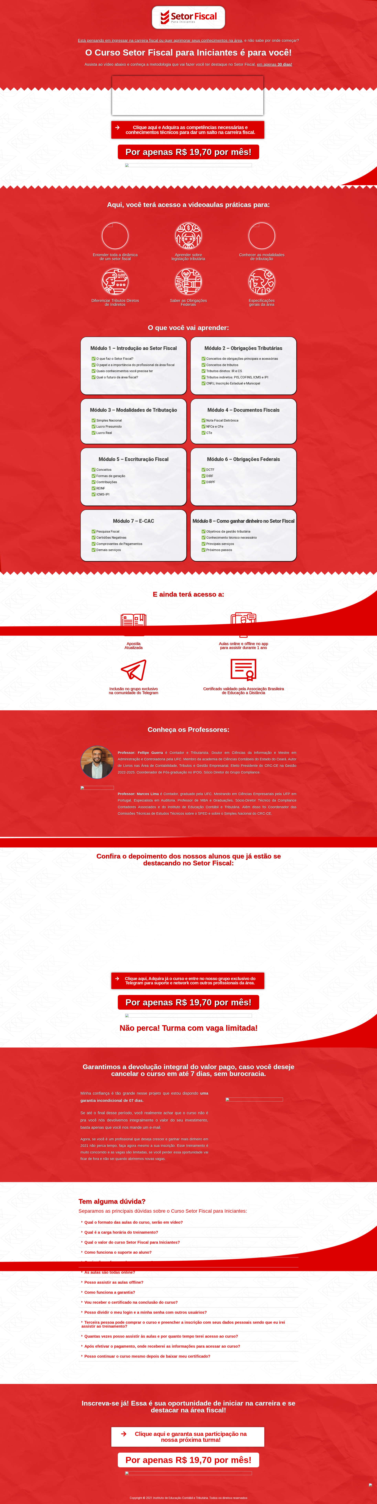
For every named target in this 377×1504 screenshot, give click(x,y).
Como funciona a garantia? (109, 1292)
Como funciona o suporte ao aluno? (118, 1252)
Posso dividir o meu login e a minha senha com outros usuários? (145, 1312)
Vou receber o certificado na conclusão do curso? (131, 1302)
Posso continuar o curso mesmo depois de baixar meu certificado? (147, 1356)
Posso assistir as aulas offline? (113, 1282)
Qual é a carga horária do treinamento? (121, 1232)
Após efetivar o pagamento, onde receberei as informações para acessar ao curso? (162, 1346)
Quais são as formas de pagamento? (118, 1262)
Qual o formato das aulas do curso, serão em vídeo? (133, 1222)
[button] (187, 130)
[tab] (188, 1222)
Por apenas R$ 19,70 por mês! (188, 152)
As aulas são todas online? (109, 1272)
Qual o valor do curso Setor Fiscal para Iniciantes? (132, 1242)
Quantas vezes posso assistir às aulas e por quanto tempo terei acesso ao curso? (161, 1336)
